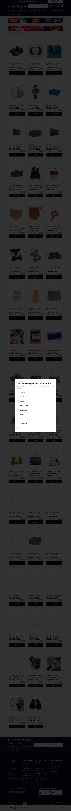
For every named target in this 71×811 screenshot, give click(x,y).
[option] (35, 392)
